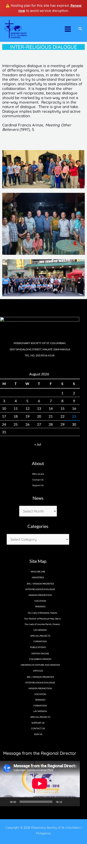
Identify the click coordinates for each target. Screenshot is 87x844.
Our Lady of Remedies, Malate (42, 612)
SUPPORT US (37, 722)
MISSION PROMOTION (40, 595)
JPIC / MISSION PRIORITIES (40, 583)
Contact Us (38, 479)
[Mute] (67, 801)
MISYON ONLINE (40, 653)
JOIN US (38, 734)
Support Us (38, 485)
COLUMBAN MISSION (40, 659)
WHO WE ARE (38, 571)
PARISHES (40, 699)
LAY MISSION (40, 630)
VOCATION (40, 601)
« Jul (37, 444)
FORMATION (40, 641)
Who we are (38, 473)
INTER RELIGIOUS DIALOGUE (40, 589)
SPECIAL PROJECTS (40, 635)
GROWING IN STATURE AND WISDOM (40, 664)
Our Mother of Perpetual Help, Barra (42, 618)
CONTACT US (38, 728)
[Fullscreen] (74, 801)
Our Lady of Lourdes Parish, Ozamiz (42, 624)
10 (4, 408)
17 (4, 416)
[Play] (5, 801)
